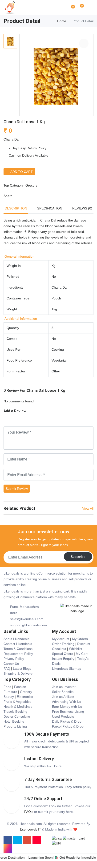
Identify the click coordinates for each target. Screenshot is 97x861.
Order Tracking (63, 644)
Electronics (25, 697)
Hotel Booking (14, 721)
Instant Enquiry (63, 659)
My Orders (80, 639)
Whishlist (75, 649)
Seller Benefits (62, 692)
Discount (83, 644)
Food (7, 687)
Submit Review (17, 488)
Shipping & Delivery (18, 673)
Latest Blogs (22, 668)
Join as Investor (64, 687)
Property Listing (15, 726)
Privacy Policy (14, 659)
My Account (60, 639)
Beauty (9, 697)
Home (61, 21)
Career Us (11, 663)
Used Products (63, 716)
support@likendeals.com (28, 625)
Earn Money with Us (67, 706)
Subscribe (78, 556)
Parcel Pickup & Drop (68, 726)
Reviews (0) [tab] (82, 208)
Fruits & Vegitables (17, 701)
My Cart (82, 654)
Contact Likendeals (18, 644)
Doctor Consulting (17, 716)
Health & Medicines (18, 706)
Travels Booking (15, 711)
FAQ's (28, 812)
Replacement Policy (18, 654)
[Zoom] (84, 43)
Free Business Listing (68, 711)
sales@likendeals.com (26, 619)
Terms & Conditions (18, 649)
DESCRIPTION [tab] (16, 208)
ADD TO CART (21, 172)
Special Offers (62, 654)
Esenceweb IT (30, 829)
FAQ (7, 668)
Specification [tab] (49, 208)
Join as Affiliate (63, 697)
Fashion (20, 687)
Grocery (31, 185)
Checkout (59, 649)
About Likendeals (16, 639)
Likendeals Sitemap (66, 668)
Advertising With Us (66, 701)
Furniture (10, 692)
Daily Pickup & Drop (66, 721)
